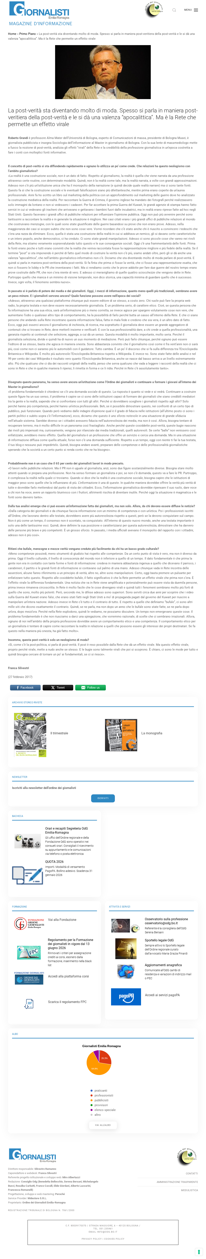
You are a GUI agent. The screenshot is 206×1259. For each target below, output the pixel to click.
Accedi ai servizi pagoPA (162, 995)
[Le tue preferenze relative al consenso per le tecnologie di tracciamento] (199, 1252)
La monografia (151, 733)
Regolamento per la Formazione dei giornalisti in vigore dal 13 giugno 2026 (70, 952)
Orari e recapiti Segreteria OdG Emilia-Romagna (69, 841)
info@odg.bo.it (107, 1232)
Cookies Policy (114, 1239)
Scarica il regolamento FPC (67, 1002)
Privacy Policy (92, 1239)
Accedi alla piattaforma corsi (68, 976)
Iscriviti (103, 798)
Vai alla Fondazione (62, 920)
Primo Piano (27, 34)
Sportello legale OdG (166, 946)
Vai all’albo (103, 1125)
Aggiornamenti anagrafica (168, 971)
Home (12, 34)
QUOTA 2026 (69, 868)
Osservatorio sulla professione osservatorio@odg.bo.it (166, 925)
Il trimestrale (59, 733)
